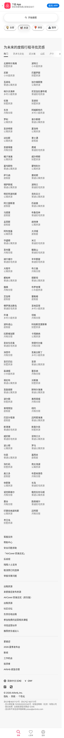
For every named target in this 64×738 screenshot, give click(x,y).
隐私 (6, 696)
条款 (13, 696)
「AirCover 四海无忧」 (15, 553)
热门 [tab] (6, 53)
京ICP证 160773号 (28, 702)
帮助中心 (8, 542)
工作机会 (8, 658)
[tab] (10, 27)
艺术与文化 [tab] (18, 53)
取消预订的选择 (11, 570)
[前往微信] (11, 687)
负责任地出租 (10, 614)
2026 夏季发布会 (12, 647)
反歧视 (7, 559)
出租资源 (8, 603)
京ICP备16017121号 (12, 702)
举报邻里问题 (10, 575)
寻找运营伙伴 (10, 625)
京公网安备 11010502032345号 (18, 704)
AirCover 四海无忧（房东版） (18, 597)
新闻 (6, 652)
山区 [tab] (42, 53)
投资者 (7, 663)
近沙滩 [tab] (32, 53)
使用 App (53, 5)
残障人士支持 (10, 564)
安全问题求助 (10, 547)
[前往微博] (5, 687)
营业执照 (9, 707)
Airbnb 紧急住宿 (12, 669)
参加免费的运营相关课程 (16, 619)
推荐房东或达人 (11, 631)
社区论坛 (8, 608)
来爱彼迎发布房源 (12, 591)
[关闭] (2, 6)
